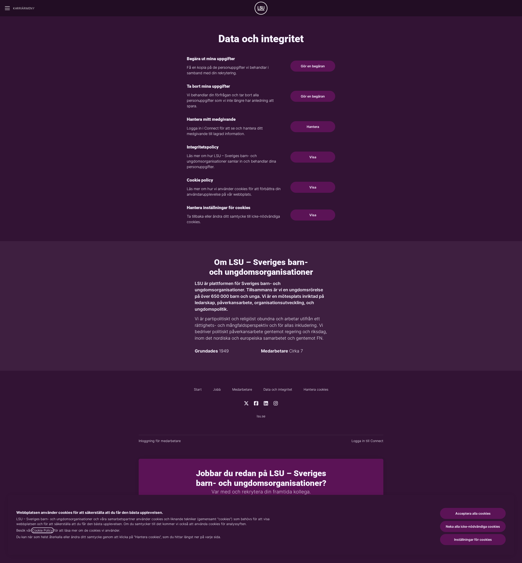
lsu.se (261, 416)
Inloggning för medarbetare (160, 441)
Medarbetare (242, 389)
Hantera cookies (316, 389)
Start (198, 389)
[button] (312, 215)
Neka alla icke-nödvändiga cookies (473, 526)
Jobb (217, 389)
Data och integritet (277, 389)
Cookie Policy (42, 530)
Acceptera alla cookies (473, 513)
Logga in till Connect (367, 441)
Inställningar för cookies (473, 540)
